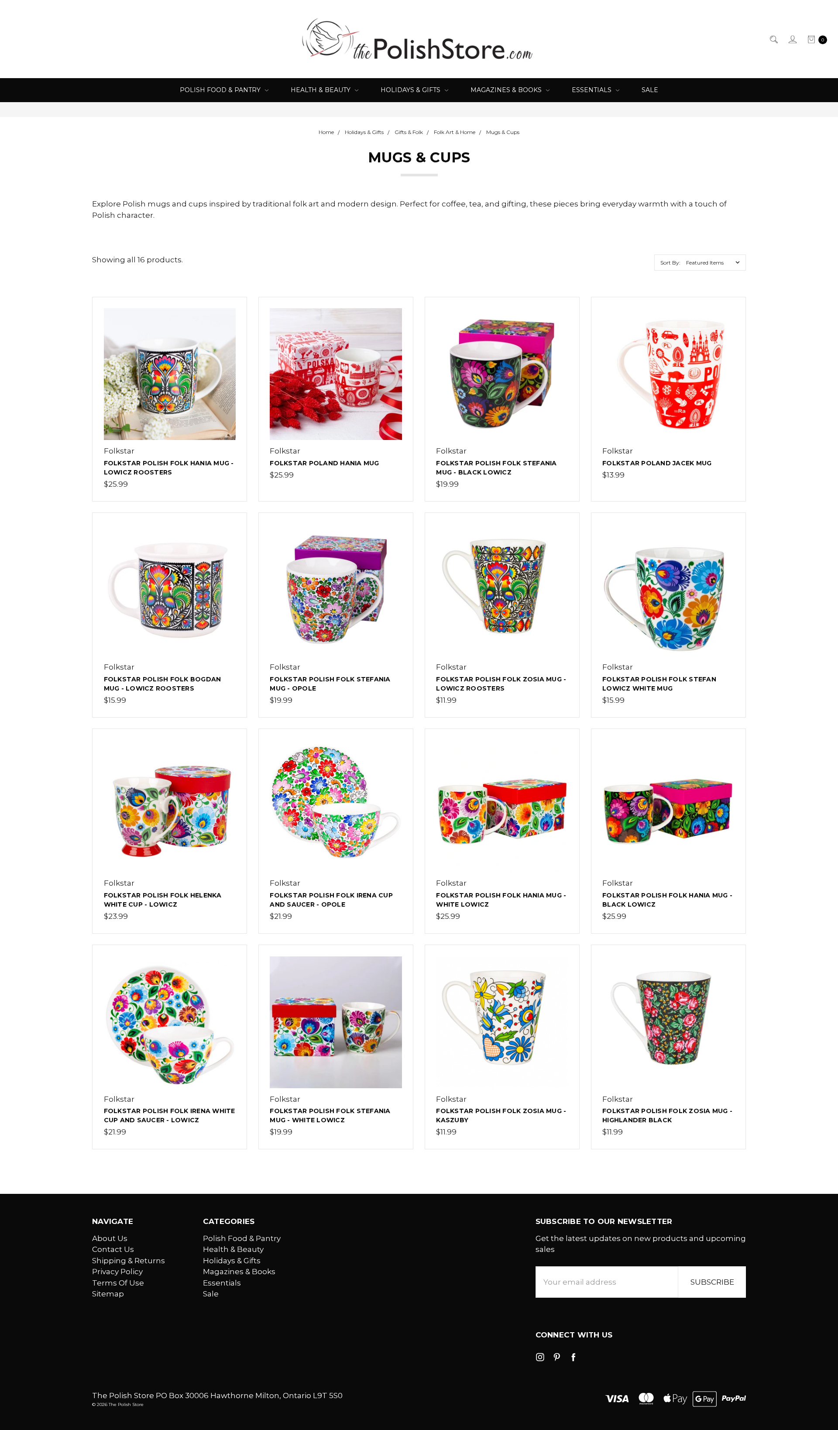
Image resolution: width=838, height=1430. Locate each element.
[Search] (773, 39)
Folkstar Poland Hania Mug (324, 463)
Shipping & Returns (128, 1260)
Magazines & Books (507, 90)
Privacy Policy (117, 1271)
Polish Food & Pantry (221, 90)
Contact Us (113, 1249)
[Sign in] (791, 39)
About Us (109, 1238)
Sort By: (670, 262)
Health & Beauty (321, 90)
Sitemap (108, 1293)
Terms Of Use (118, 1283)
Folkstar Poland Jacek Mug (656, 463)
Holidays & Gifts (411, 90)
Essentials (592, 90)
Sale (650, 90)
